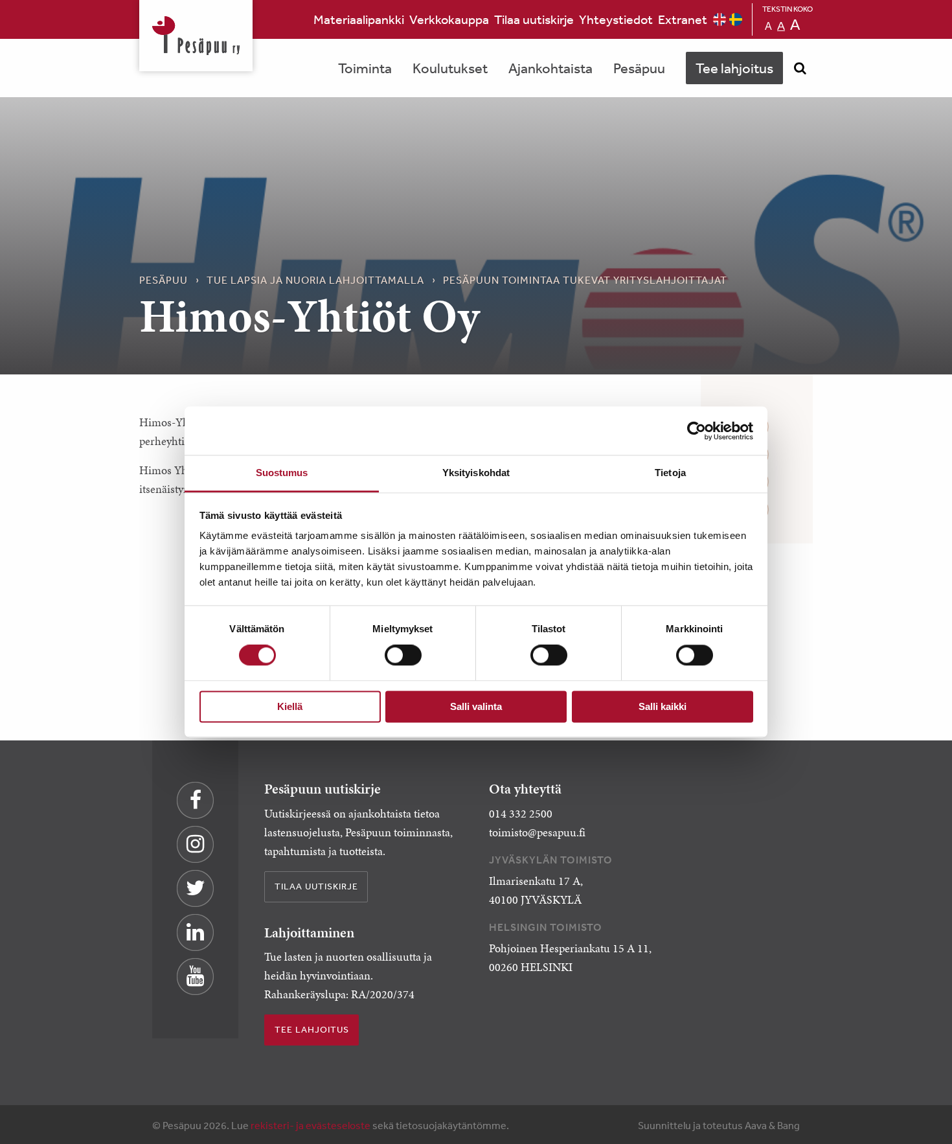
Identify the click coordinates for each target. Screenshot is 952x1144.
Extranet (682, 19)
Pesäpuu (196, 35)
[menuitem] (359, 19)
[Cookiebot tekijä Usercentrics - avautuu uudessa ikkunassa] (696, 430)
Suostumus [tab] (282, 472)
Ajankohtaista (550, 68)
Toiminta (365, 68)
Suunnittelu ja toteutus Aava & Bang (719, 1125)
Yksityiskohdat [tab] (476, 472)
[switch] (403, 655)
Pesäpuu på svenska (735, 19)
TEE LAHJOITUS (312, 1029)
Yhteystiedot (616, 19)
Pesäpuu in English (719, 19)
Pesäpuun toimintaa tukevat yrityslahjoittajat (585, 279)
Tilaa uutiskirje (534, 19)
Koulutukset (450, 68)
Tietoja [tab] (670, 472)
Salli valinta (476, 706)
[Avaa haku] (799, 68)
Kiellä (289, 706)
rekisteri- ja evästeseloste (310, 1125)
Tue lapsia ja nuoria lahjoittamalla (315, 279)
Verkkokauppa (449, 19)
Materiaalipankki (358, 19)
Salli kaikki (662, 706)
